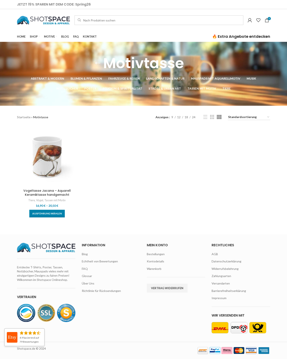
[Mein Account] (250, 20)
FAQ (85, 268)
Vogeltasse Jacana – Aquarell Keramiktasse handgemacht (47, 193)
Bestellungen (156, 254)
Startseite (24, 117)
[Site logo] (43, 20)
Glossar (87, 276)
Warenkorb (154, 268)
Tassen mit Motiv (55, 200)
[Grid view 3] (212, 117)
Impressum (219, 298)
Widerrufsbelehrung (225, 268)
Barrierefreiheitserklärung (229, 291)
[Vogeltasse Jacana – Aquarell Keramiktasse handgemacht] (47, 157)
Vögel (39, 200)
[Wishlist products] (258, 20)
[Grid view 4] (219, 117)
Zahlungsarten (221, 276)
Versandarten (221, 283)
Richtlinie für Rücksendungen (101, 291)
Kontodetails (155, 261)
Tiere (31, 200)
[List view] (205, 117)
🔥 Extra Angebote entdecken (241, 36)
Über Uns (88, 283)
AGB (215, 254)
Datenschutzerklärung (226, 261)
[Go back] (97, 63)
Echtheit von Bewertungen (100, 261)
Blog (85, 254)
